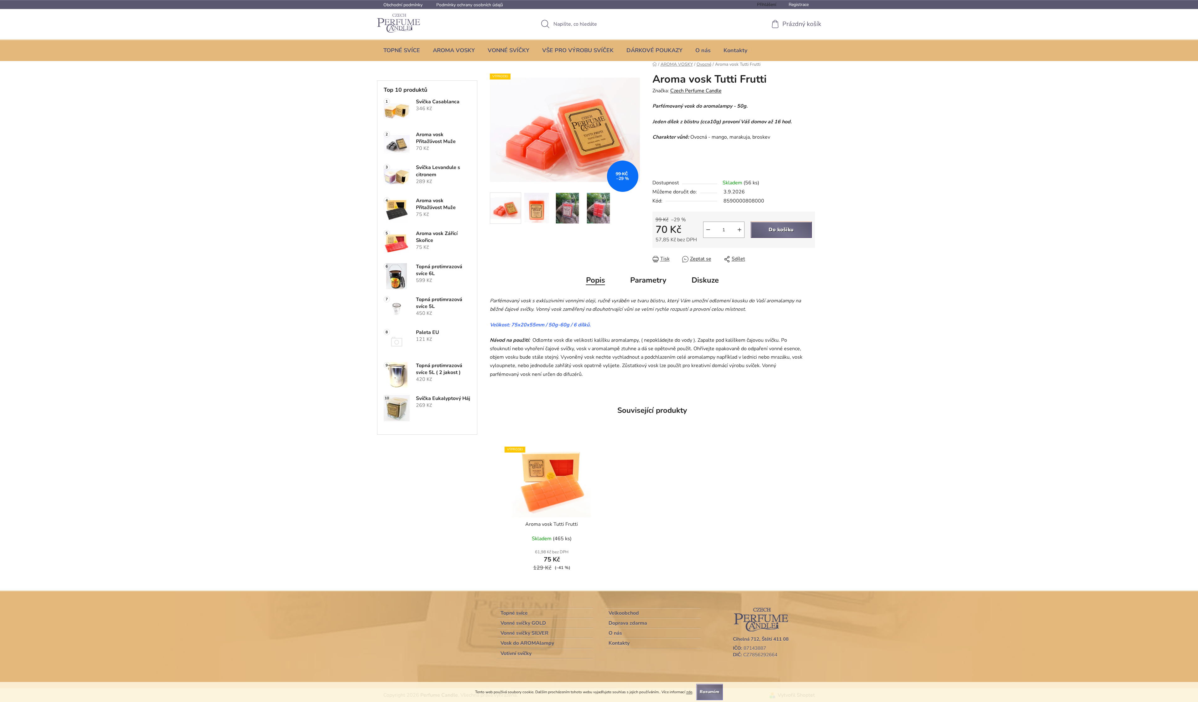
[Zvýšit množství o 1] (739, 230)
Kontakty (619, 643)
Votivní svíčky (516, 653)
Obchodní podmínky (403, 5)
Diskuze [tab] (705, 280)
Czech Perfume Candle (696, 90)
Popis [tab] (595, 280)
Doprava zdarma (628, 623)
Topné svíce (514, 613)
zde (689, 691)
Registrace (799, 5)
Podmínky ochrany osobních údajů (469, 5)
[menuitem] (401, 50)
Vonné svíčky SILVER (524, 633)
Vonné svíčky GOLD (523, 623)
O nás (615, 633)
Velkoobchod (624, 613)
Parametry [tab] (648, 280)
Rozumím (709, 692)
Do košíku (781, 229)
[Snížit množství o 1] (708, 230)
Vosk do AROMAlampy (527, 643)
